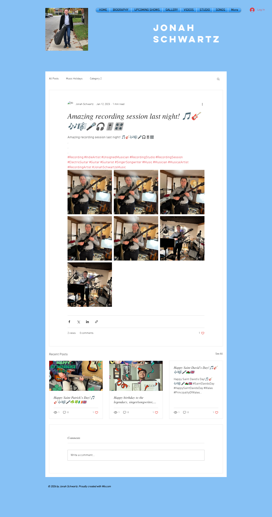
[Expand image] (90, 192)
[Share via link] (96, 321)
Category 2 (96, 78)
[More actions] (202, 104)
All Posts (54, 78)
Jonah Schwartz (187, 33)
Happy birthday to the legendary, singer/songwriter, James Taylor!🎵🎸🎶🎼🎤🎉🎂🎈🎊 (135, 399)
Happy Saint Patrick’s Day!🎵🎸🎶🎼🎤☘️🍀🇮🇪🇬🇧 (74, 399)
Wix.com (106, 486)
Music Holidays (74, 78)
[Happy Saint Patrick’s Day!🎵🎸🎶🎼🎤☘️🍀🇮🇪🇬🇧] (76, 376)
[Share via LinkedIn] (87, 321)
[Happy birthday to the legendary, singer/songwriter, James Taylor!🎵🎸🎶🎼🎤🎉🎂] (136, 376)
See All (219, 353)
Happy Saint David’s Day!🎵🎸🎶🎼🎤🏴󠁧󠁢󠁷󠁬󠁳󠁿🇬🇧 (195, 369)
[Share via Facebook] (69, 321)
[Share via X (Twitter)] (78, 321)
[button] (218, 78)
